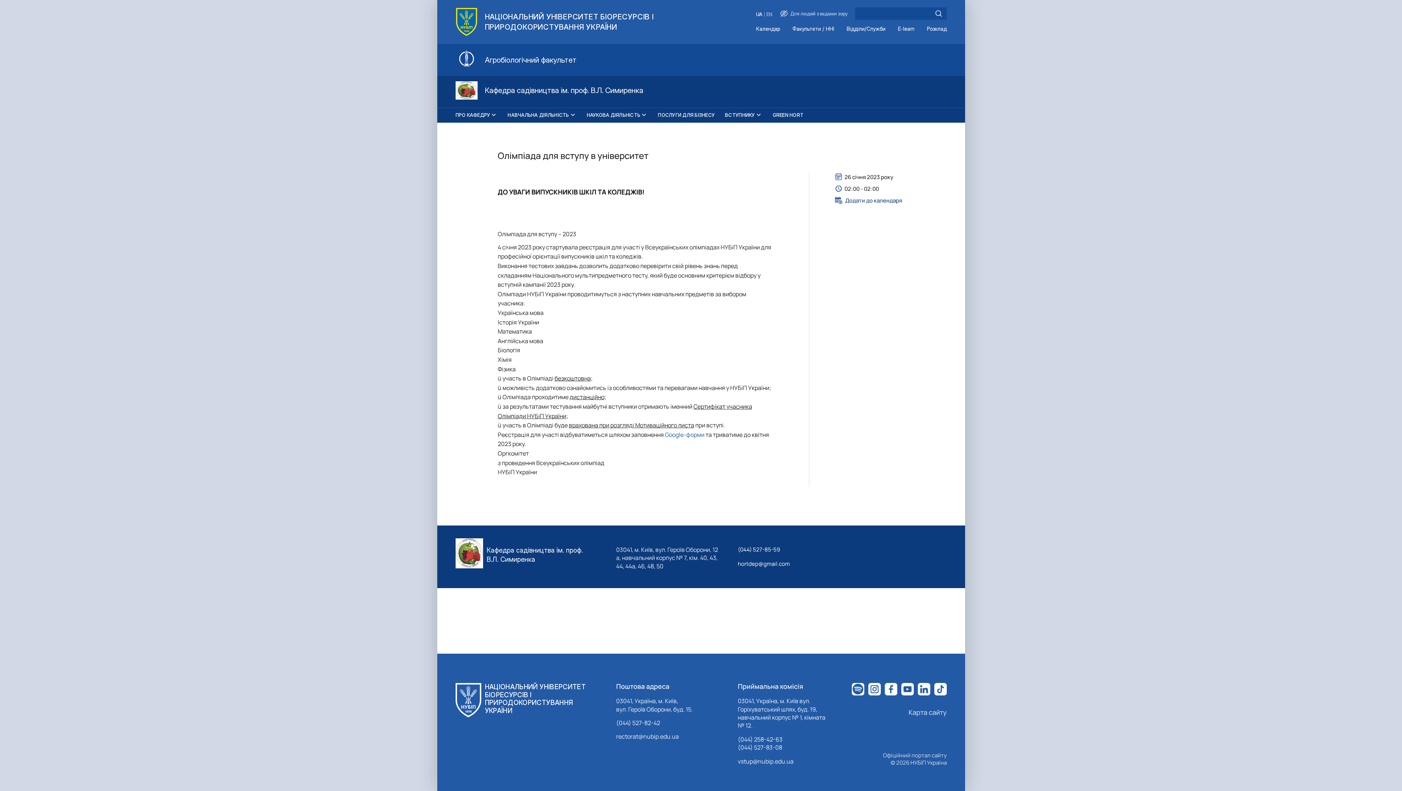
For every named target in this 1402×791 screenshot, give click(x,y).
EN (769, 14)
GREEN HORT (788, 115)
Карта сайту (928, 712)
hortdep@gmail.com (764, 564)
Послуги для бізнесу (686, 115)
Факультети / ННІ (813, 29)
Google (674, 435)
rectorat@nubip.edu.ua (647, 736)
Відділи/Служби (866, 29)
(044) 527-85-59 (759, 549)
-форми (694, 435)
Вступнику (740, 115)
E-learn (906, 29)
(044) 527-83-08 (760, 747)
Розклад (937, 29)
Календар (768, 29)
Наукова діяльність (614, 115)
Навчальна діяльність (538, 115)
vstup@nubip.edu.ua (766, 761)
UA (759, 14)
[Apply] (939, 13)
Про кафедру (473, 115)
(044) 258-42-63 (760, 739)
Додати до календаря (873, 200)
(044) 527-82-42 (638, 723)
